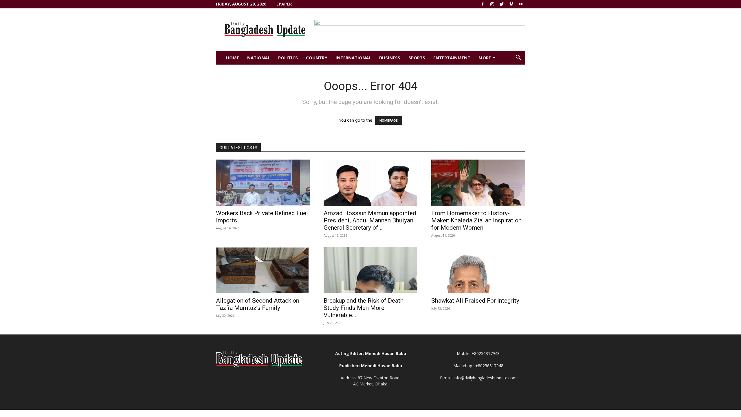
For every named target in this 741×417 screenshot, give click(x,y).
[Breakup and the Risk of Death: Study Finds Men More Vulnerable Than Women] (370, 270)
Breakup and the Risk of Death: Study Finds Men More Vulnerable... (364, 308)
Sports (416, 58)
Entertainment (451, 58)
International (353, 58)
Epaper (284, 4)
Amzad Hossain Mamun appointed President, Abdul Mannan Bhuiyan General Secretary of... (370, 220)
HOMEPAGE (388, 120)
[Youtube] (520, 4)
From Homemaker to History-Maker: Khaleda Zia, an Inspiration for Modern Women (476, 220)
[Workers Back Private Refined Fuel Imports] (263, 183)
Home (232, 58)
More (484, 58)
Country (316, 58)
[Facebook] (482, 4)
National (258, 58)
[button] (518, 58)
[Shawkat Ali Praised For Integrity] (478, 270)
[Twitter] (501, 4)
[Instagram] (492, 4)
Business (389, 58)
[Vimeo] (511, 4)
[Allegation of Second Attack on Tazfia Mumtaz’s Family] (263, 270)
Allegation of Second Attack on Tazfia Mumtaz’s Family (257, 304)
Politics (288, 58)
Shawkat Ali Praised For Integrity (475, 300)
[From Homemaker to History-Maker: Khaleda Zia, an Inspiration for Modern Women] (478, 183)
